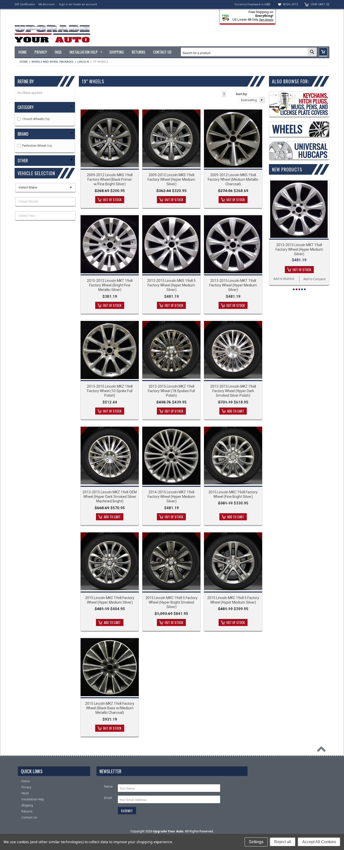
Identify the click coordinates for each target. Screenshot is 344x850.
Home (24, 61)
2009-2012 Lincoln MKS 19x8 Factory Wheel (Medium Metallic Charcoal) (233, 179)
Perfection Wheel (36, 145)
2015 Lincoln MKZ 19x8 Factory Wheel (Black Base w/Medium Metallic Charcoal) (109, 708)
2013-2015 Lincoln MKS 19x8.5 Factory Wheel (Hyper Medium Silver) (171, 285)
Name (108, 786)
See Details (266, 19)
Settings (256, 842)
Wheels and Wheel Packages (52, 61)
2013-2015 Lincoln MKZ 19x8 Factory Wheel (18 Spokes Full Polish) (171, 390)
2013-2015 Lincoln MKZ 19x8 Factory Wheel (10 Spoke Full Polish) (110, 390)
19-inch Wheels (35, 119)
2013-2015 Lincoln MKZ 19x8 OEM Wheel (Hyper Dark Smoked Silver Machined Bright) (110, 496)
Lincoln (83, 61)
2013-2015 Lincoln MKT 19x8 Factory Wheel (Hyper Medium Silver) (233, 285)
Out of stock (112, 199)
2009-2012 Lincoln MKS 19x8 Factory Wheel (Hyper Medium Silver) (171, 179)
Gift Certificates (25, 4)
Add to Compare (314, 279)
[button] (323, 52)
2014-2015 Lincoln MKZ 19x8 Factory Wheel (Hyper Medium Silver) (171, 496)
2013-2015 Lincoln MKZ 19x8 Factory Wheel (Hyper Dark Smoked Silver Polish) (233, 390)
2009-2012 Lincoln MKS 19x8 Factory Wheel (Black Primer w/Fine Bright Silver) (110, 179)
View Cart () (320, 4)
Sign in (63, 4)
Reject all (282, 842)
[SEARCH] (312, 52)
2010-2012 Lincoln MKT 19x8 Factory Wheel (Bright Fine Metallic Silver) (110, 285)
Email (108, 798)
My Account (46, 4)
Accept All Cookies (319, 842)
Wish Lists (290, 4)
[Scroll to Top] (322, 750)
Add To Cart (235, 411)
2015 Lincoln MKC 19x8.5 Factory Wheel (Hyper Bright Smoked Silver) (171, 602)
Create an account (85, 4)
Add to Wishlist (283, 279)
